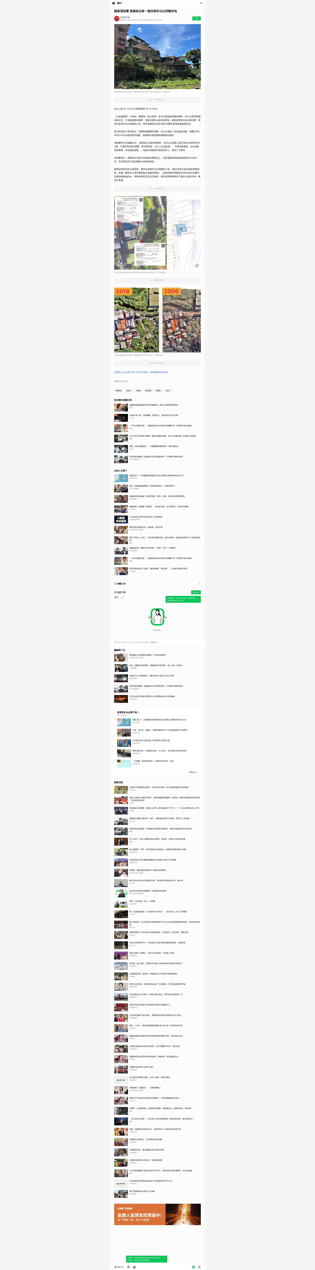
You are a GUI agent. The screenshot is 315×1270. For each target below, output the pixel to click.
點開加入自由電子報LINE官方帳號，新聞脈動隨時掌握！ (142, 372)
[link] (128, 1267)
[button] (119, 1267)
